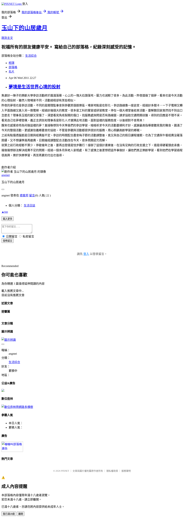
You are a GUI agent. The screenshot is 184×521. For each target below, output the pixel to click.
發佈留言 (7, 240)
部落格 (13, 67)
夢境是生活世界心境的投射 (34, 86)
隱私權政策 (112, 471)
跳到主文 (7, 37)
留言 (32, 195)
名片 (11, 71)
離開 (20, 514)
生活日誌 (29, 205)
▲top (4, 211)
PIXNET (65, 471)
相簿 (11, 62)
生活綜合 (31, 55)
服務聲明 (126, 471)
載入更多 (7, 218)
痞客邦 (24, 195)
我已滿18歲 (9, 514)
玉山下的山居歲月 (24, 28)
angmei (5, 175)
